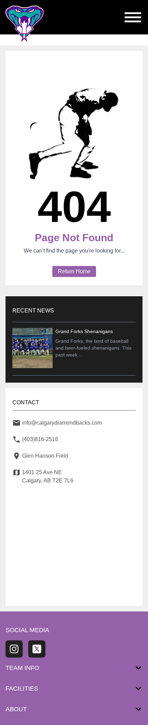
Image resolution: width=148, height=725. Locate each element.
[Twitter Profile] (36, 649)
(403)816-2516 (40, 439)
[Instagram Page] (14, 649)
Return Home (74, 271)
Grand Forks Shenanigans (84, 331)
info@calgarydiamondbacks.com (62, 423)
